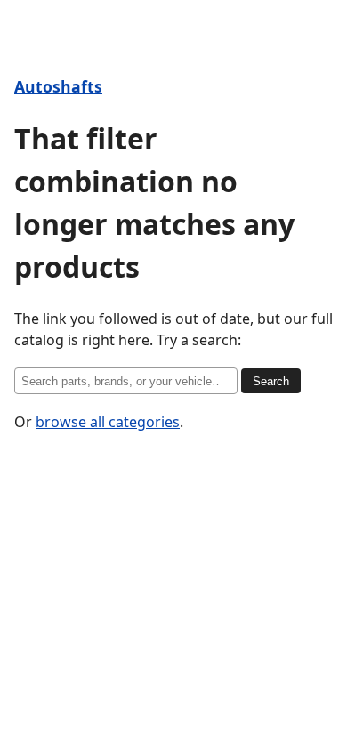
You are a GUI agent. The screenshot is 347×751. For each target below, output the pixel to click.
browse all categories (108, 422)
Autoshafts (58, 86)
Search (271, 381)
